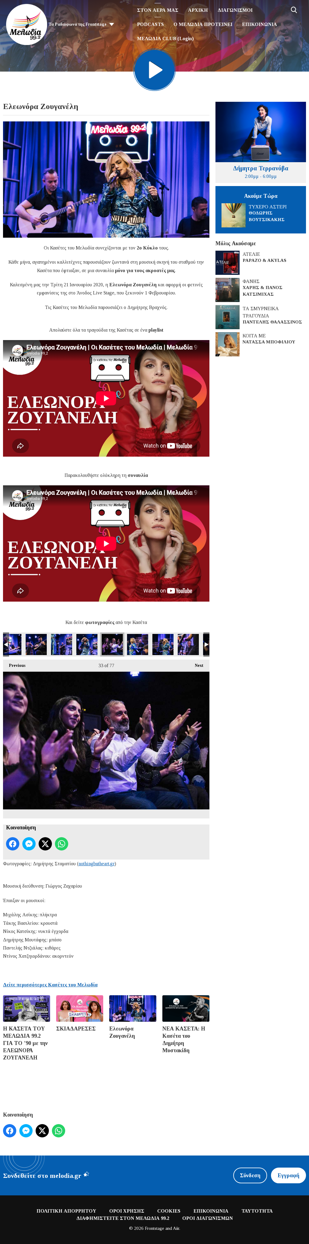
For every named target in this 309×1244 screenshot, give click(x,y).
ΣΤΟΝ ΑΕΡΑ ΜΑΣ (157, 10)
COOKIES (168, 1210)
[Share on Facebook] (12, 843)
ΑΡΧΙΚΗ (198, 10)
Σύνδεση (250, 1175)
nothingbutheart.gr (96, 863)
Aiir (176, 1228)
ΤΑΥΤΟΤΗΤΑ (257, 1210)
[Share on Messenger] (29, 843)
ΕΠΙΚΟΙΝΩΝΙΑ (259, 24)
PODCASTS (150, 24)
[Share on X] (45, 843)
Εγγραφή (288, 1175)
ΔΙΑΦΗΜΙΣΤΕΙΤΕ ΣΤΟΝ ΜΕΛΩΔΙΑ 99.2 (122, 1218)
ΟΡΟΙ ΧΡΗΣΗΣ (126, 1210)
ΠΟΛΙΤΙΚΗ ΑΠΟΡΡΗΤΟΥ (66, 1210)
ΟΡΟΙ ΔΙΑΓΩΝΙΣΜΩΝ (207, 1218)
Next (196, 665)
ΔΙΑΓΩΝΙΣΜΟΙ (235, 10)
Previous (14, 665)
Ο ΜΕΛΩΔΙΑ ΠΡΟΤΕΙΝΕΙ (203, 24)
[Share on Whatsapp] (61, 843)
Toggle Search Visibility (294, 10)
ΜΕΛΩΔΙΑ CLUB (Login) (165, 38)
